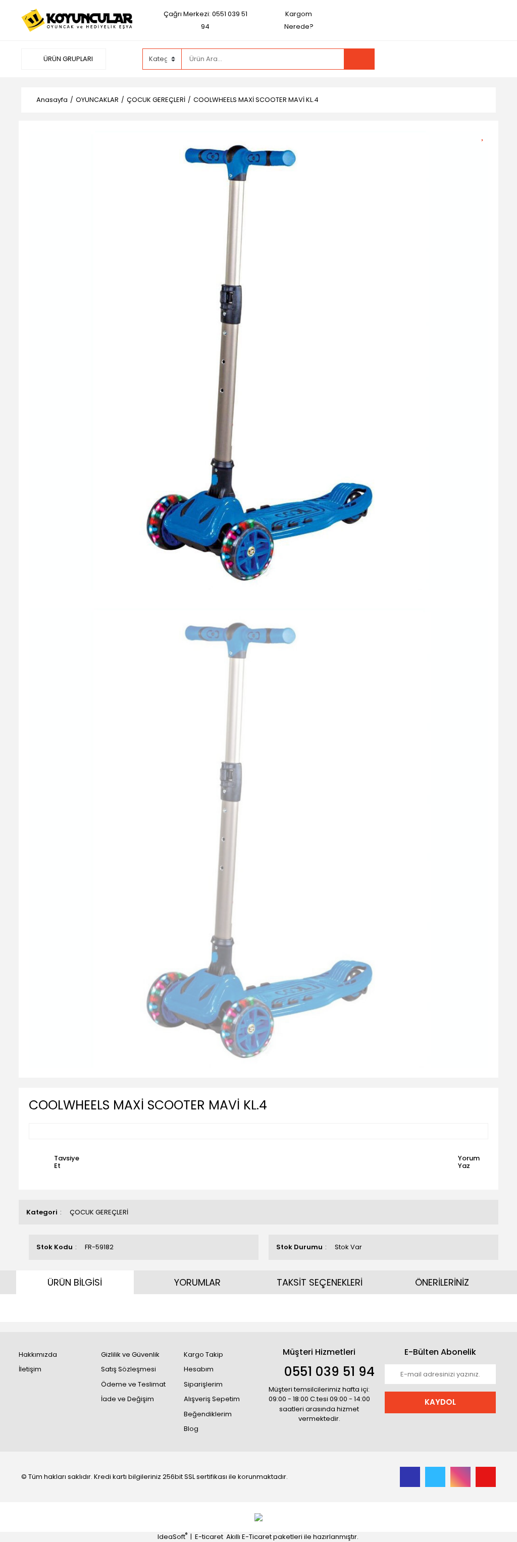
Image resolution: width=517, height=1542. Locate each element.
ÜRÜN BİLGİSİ (74, 1282)
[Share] (486, 152)
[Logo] (76, 20)
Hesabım (199, 1369)
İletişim (30, 1369)
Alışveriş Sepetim (212, 1399)
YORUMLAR (197, 1282)
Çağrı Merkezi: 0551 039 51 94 (205, 20)
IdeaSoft (172, 1536)
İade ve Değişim (127, 1399)
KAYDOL (440, 1402)
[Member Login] (420, 58)
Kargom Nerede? (299, 20)
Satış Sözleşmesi (128, 1369)
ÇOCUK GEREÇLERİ (99, 1212)
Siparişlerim (203, 1384)
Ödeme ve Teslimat (133, 1384)
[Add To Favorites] (486, 134)
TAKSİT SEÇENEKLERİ (320, 1282)
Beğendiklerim (208, 1414)
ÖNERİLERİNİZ (442, 1282)
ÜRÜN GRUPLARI (67, 59)
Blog (191, 1428)
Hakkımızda (38, 1354)
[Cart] (481, 59)
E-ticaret (209, 1536)
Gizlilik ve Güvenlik (130, 1354)
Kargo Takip (203, 1354)
